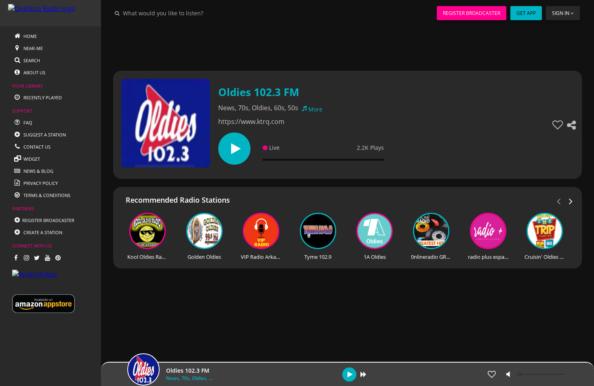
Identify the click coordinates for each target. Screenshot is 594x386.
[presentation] (571, 201)
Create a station (42, 232)
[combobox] (187, 13)
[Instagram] (26, 258)
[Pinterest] (57, 258)
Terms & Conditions (46, 195)
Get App (526, 13)
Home (29, 36)
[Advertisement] (347, 44)
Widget (31, 159)
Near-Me (32, 48)
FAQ (27, 123)
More (315, 109)
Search (31, 60)
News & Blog (37, 171)
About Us (33, 72)
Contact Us (36, 147)
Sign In (560, 13)
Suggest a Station (44, 135)
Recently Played (42, 97)
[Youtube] (47, 258)
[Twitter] (36, 258)
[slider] (542, 374)
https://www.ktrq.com (251, 121)
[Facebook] (15, 258)
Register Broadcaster (471, 13)
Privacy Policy (40, 183)
